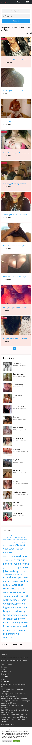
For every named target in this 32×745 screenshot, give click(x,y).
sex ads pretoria (10, 585)
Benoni (16, 505)
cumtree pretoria (9, 541)
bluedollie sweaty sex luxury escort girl (17, 153)
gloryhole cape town (7, 568)
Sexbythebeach (18, 374)
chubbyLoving (18, 428)
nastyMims (16, 363)
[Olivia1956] (7, 506)
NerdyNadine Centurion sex (10, 698)
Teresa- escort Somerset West (14, 60)
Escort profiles (5, 674)
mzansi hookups (12, 577)
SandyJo (16, 417)
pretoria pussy (16, 581)
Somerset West (9, 62)
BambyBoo (16, 449)
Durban (7, 310)
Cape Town (8, 124)
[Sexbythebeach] (7, 377)
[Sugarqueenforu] (7, 409)
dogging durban (24, 541)
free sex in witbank (17, 556)
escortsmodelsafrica (7, 724)
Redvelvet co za (6, 671)
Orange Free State (19, 483)
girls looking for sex (18, 563)
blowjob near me (6, 535)
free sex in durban (18, 552)
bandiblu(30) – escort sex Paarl (14, 91)
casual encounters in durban (11, 537)
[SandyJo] (7, 420)
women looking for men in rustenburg (15, 607)
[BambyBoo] (7, 452)
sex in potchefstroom (14, 599)
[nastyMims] (7, 366)
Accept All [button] (16, 741)
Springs (21, 462)
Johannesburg (23, 365)
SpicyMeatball (18, 438)
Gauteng (17, 365)
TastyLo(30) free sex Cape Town (15, 215)
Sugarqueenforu (18, 406)
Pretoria (21, 397)
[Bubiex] (7, 484)
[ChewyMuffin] (7, 398)
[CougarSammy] (7, 516)
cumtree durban (15, 539)
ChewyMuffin (18, 395)
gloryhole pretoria (22, 571)
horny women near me (17, 574)
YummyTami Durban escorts (10, 715)
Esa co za (4, 667)
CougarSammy (18, 513)
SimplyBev (16, 470)
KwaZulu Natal (18, 387)
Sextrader (4, 669)
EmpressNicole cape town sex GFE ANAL (14, 684)
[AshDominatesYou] (7, 495)
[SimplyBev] (7, 473)
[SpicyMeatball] (7, 441)
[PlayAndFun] (7, 463)
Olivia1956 (16, 503)
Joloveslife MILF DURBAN (9, 719)
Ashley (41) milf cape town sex (14, 122)
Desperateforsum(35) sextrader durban (17, 339)
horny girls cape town (7, 574)
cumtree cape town (7, 539)
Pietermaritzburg (26, 387)
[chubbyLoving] (7, 430)
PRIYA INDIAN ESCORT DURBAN (12, 689)
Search (16, 21)
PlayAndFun (17, 460)
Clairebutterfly (18, 385)
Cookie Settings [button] (7, 741)
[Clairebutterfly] (7, 387)
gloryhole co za (15, 568)
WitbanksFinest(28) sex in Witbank (12, 705)
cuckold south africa (22, 537)
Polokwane (8, 279)
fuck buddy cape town (7, 560)
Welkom (26, 483)
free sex (14, 545)
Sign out (3, 679)
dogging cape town (17, 541)
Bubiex (15, 481)
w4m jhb (8, 603)
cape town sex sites (14, 535)
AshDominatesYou (19, 492)
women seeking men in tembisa (15, 633)
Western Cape (24, 376)
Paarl (6, 93)
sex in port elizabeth (18, 596)
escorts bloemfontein (7, 545)
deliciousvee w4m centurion (10, 717)
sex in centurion (17, 592)
